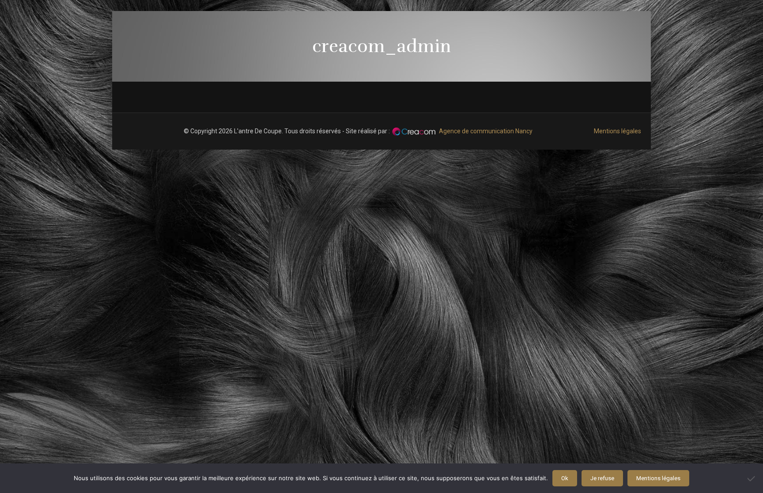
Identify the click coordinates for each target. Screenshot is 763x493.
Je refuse (602, 478)
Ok (564, 478)
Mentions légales (617, 131)
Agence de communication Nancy (486, 131)
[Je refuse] (752, 478)
